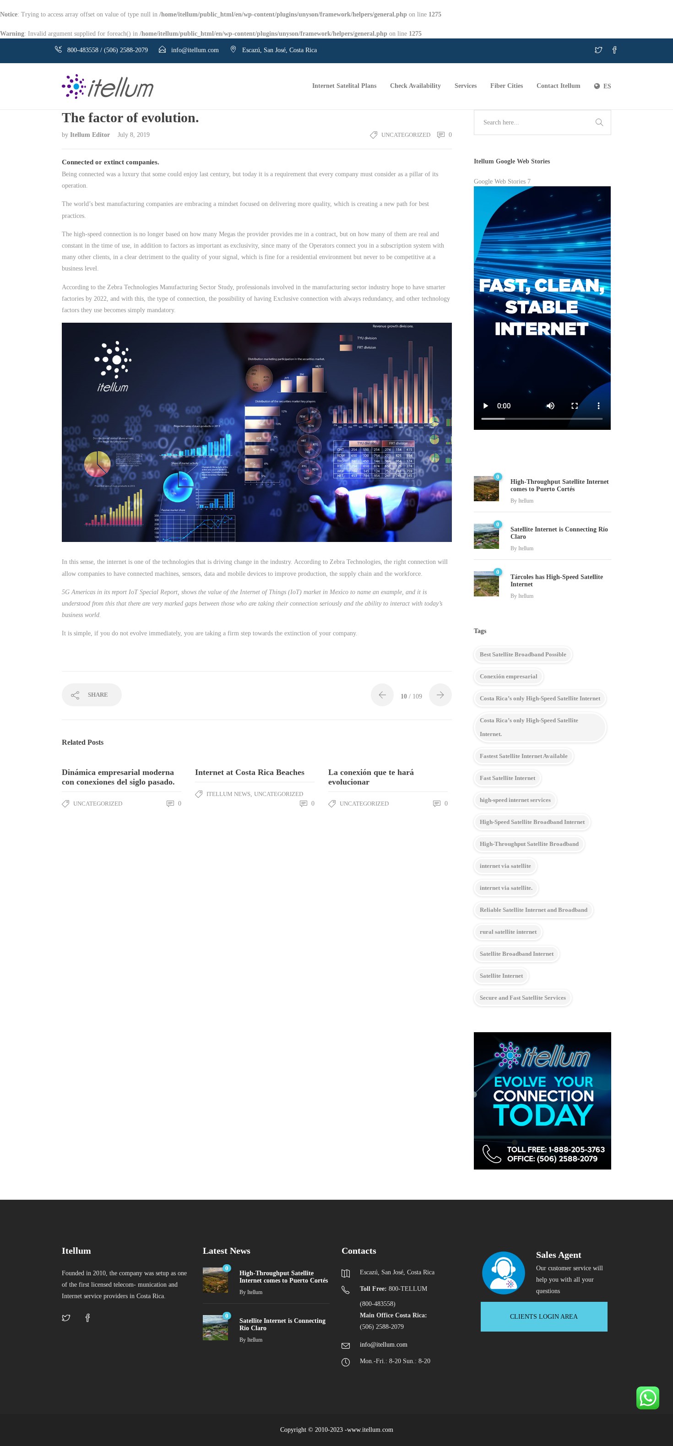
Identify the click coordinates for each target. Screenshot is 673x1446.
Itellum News (228, 794)
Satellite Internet (501, 975)
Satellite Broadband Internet (517, 953)
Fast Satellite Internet (507, 777)
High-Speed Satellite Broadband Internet (532, 821)
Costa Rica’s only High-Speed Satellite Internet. (529, 727)
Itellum (525, 501)
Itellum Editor (91, 134)
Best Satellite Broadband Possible (523, 654)
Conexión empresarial (508, 676)
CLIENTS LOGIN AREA (544, 1316)
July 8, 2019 (134, 134)
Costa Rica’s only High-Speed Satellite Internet (540, 698)
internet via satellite (505, 865)
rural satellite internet (508, 931)
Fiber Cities (506, 85)
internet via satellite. (506, 887)
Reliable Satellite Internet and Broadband (533, 909)
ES (607, 86)
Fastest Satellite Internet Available (524, 756)
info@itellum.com (383, 1344)
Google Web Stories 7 (502, 181)
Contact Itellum (559, 85)
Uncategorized (405, 134)
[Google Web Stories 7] (542, 312)
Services (466, 85)
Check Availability (415, 85)
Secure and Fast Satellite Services (523, 997)
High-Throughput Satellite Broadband (529, 843)
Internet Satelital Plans (344, 85)
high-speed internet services (515, 799)
